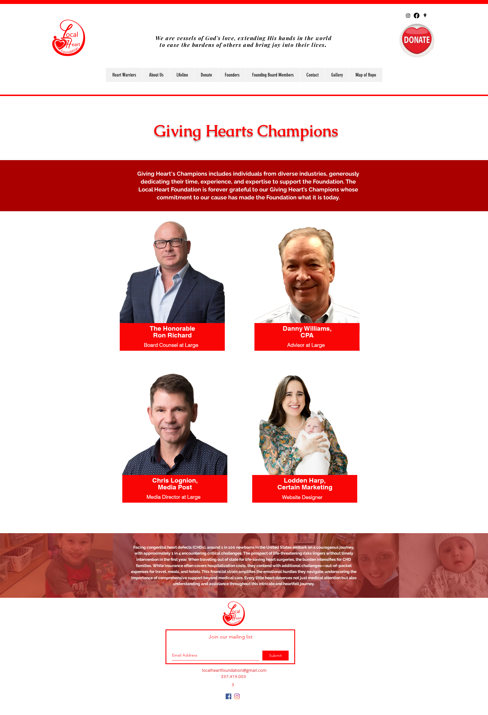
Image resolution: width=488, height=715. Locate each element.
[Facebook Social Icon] (228, 696)
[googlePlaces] (425, 15)
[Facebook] (416, 15)
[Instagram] (408, 15)
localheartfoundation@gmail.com (234, 670)
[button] (156, 75)
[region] (172, 296)
